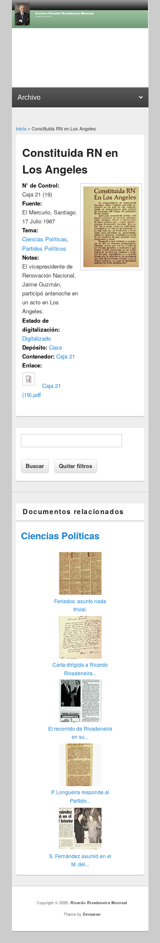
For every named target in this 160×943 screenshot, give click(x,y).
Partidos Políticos (44, 248)
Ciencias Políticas (44, 239)
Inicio (21, 128)
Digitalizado (36, 338)
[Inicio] (80, 26)
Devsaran (92, 914)
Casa (55, 347)
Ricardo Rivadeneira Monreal (98, 902)
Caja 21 (65, 356)
